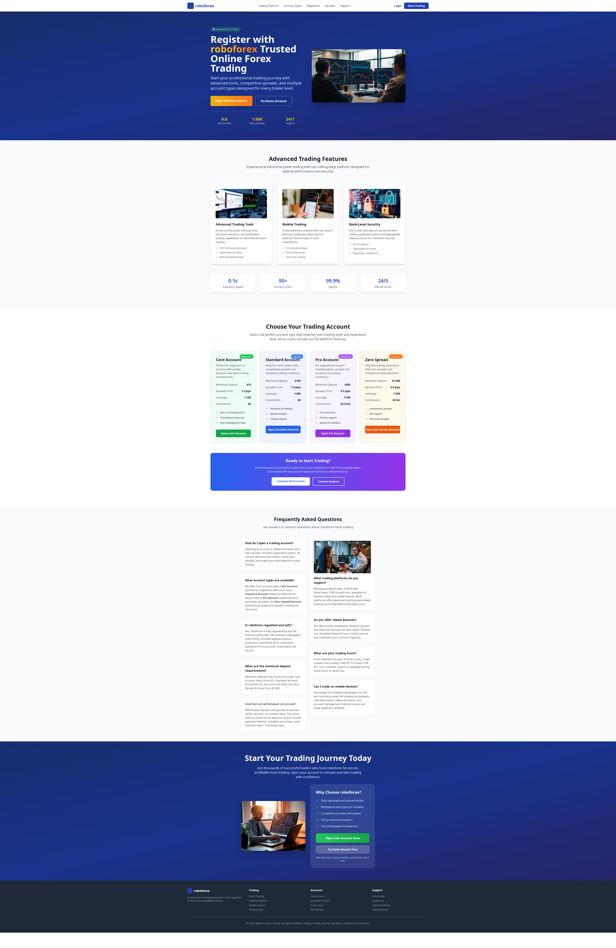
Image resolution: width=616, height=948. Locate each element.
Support (345, 6)
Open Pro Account (332, 433)
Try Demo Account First (343, 849)
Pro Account (317, 905)
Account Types (293, 6)
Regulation (313, 6)
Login (398, 6)
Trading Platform (268, 6)
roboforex (204, 5)
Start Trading (416, 6)
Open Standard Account (283, 429)
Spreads (330, 6)
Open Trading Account (231, 101)
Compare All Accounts (291, 481)
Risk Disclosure (380, 909)
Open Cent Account (233, 433)
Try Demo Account (274, 101)
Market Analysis (257, 905)
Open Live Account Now (343, 838)
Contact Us (378, 900)
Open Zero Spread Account (383, 429)
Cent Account (318, 896)
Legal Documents (381, 905)
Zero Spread (317, 909)
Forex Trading (256, 896)
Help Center (378, 896)
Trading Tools (256, 909)
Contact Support (328, 481)
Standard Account (320, 900)
